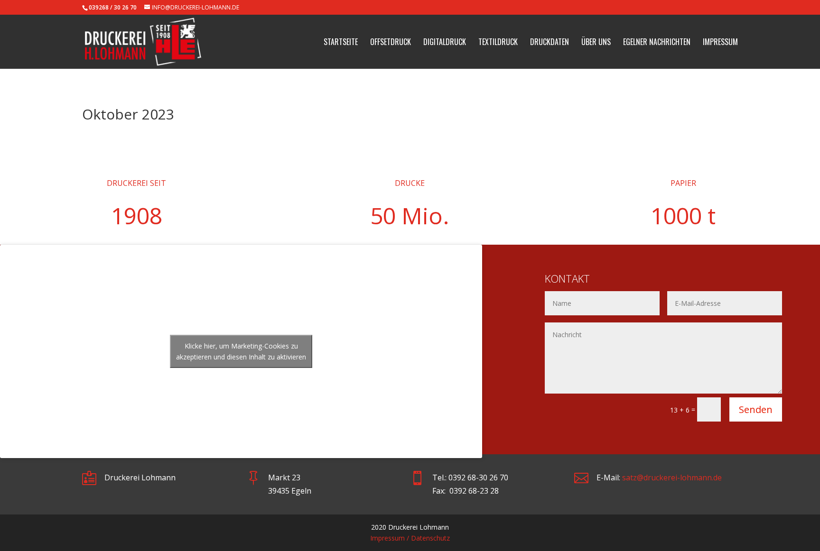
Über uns (596, 42)
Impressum (720, 42)
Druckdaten (549, 42)
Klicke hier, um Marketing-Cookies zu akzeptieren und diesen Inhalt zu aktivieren (241, 351)
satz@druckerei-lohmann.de (672, 477)
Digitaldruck (444, 42)
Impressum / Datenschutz (410, 537)
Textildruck (498, 42)
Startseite (341, 42)
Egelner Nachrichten (656, 42)
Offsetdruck (390, 42)
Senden (756, 409)
